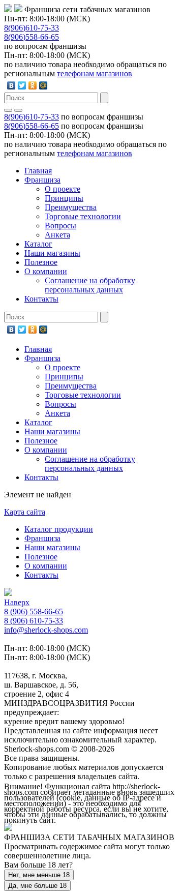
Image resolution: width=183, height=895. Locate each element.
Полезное (40, 262)
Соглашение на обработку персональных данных (90, 285)
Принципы (64, 198)
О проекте (62, 189)
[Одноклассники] (32, 85)
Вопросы (60, 225)
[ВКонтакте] (11, 85)
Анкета (57, 234)
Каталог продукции (58, 529)
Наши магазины (52, 253)
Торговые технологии (83, 216)
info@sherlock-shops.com (46, 629)
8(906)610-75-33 (31, 27)
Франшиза (42, 179)
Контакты (41, 298)
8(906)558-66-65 (31, 37)
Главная (38, 170)
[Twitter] (22, 85)
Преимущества (71, 207)
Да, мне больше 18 (37, 885)
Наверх (16, 602)
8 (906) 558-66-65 (33, 611)
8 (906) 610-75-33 (33, 620)
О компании (45, 271)
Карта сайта (24, 512)
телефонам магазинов (94, 73)
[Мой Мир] (43, 85)
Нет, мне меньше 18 (39, 875)
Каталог (38, 244)
